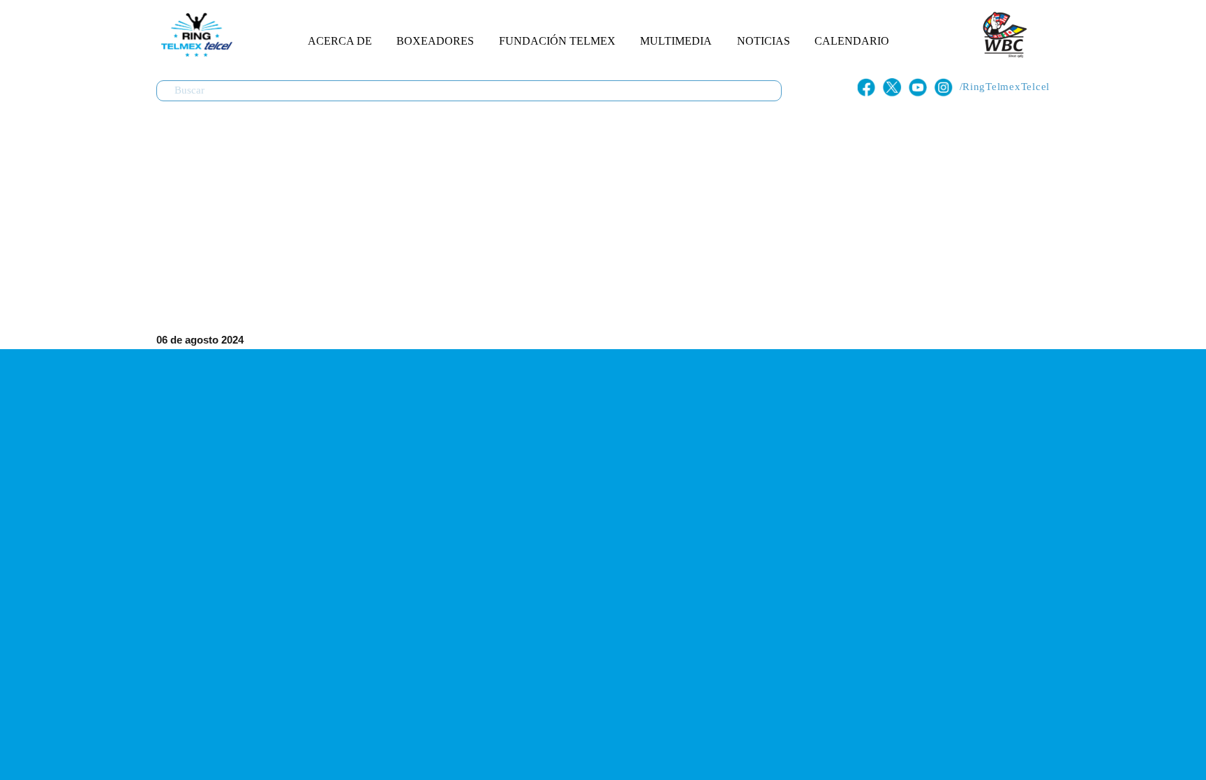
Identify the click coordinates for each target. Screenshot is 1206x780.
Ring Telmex (194, 35)
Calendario (851, 41)
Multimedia (676, 41)
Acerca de (340, 41)
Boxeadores (435, 41)
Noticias (763, 41)
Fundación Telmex (557, 41)
